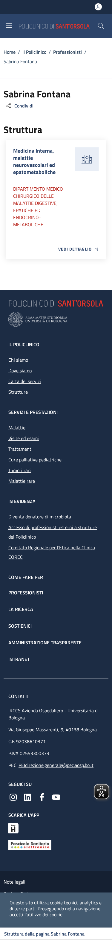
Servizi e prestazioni (33, 412)
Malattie (16, 427)
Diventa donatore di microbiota (39, 516)
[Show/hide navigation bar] (9, 25)
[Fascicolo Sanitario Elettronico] (29, 844)
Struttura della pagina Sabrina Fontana (44, 933)
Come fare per (25, 577)
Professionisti (67, 52)
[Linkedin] (27, 796)
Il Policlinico (34, 52)
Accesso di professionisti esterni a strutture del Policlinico (52, 532)
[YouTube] (56, 796)
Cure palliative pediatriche (35, 459)
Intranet (19, 659)
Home (10, 52)
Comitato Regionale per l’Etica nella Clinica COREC (51, 552)
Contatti (19, 696)
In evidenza (22, 501)
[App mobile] (13, 827)
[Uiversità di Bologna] (56, 319)
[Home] (58, 25)
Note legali (14, 881)
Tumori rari (19, 470)
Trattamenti (20, 448)
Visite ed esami (23, 438)
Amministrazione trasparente (45, 642)
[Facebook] (42, 796)
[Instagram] (13, 796)
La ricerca (20, 609)
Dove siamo (20, 370)
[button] (101, 25)
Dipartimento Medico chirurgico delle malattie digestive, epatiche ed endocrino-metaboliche (38, 206)
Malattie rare (21, 481)
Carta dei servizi (24, 381)
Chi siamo (18, 359)
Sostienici (20, 625)
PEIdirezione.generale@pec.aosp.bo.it (56, 765)
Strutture (18, 391)
